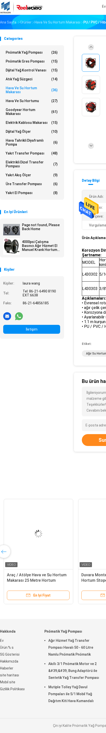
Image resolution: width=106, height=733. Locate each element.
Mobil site (7, 682)
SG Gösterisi (9, 654)
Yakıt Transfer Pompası (32, 153)
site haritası (9, 675)
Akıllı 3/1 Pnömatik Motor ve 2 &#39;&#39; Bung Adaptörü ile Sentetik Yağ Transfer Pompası (73, 671)
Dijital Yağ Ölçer (32, 131)
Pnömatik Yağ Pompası (32, 52)
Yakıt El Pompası (32, 193)
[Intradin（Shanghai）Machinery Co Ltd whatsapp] (19, 316)
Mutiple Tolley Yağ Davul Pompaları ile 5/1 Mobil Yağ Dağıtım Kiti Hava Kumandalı (71, 694)
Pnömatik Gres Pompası (32, 61)
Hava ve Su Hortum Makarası (32, 90)
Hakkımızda (9, 661)
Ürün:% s (7, 647)
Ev (2, 641)
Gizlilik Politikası (12, 689)
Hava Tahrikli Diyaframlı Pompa (32, 142)
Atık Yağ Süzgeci (32, 79)
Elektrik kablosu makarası (32, 123)
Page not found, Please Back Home (41, 227)
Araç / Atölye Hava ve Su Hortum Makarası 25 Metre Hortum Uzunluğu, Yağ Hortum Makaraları (38, 580)
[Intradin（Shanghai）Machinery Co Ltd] (21, 7)
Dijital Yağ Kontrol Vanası (32, 70)
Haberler (6, 668)
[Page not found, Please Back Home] (11, 229)
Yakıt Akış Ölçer (32, 175)
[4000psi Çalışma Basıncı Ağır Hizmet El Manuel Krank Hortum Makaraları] (11, 246)
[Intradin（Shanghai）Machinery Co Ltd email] (7, 316)
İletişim (31, 329)
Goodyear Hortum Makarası (32, 112)
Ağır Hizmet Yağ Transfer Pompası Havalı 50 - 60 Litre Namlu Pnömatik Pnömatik (70, 647)
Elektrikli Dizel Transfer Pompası (32, 164)
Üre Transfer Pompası (32, 184)
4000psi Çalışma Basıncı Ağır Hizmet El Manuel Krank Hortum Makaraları (39, 246)
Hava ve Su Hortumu (32, 101)
